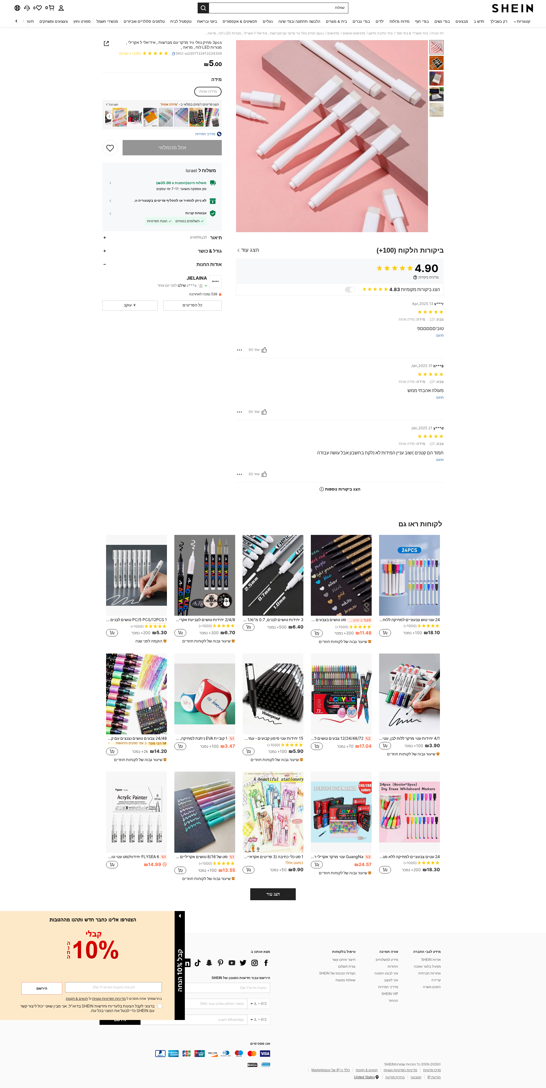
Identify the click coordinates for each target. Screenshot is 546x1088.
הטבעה (416, 1077)
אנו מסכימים (260, 1044)
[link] (50, 7)
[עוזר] (264, 350)
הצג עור (273, 894)
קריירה (436, 980)
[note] (344, 641)
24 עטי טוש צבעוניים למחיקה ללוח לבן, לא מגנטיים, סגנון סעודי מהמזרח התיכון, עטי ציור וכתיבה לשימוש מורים (409, 619)
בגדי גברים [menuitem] (361, 21)
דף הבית (437, 33)
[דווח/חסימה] (239, 350)
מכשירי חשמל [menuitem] (107, 21)
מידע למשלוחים (387, 960)
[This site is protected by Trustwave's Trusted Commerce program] (266, 1065)
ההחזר (393, 1001)
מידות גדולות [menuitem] (400, 21)
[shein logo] (512, 8)
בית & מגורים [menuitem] (336, 21)
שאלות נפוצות (345, 980)
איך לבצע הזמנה (386, 973)
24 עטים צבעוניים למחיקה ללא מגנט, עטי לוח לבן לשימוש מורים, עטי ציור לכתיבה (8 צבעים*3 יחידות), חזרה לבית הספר (409, 856)
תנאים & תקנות (367, 1070)
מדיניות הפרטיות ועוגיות (400, 1070)
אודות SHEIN (431, 960)
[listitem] (212, 117)
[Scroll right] (16, 21)
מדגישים (333, 33)
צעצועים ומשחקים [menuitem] (54, 21)
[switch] (350, 289)
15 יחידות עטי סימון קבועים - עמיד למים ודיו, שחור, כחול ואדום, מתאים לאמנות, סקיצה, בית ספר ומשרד (273, 738)
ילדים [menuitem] (380, 21)
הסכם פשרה (432, 987)
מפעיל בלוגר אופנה (427, 967)
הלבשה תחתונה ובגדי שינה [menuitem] (299, 21)
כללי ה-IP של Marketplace (330, 1070)
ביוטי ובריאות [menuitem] (207, 21)
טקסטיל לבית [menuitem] (180, 21)
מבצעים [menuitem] (462, 21)
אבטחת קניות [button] (195, 213)
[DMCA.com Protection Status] (252, 1065)
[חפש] (203, 8)
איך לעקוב (391, 980)
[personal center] (61, 8)
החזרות (393, 967)
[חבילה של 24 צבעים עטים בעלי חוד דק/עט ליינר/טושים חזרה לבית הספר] (150, 117)
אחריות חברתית (429, 973)
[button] (27, 8)
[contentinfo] (185, 1053)
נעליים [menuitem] (268, 21)
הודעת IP (434, 1077)
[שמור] (110, 147)
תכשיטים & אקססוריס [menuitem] (240, 21)
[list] (224, 963)
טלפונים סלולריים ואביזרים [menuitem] (144, 21)
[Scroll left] (23, 21)
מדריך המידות (388, 987)
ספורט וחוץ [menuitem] (82, 21)
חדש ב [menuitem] (479, 21)
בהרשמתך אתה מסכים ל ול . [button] (113, 999)
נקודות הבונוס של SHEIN (337, 973)
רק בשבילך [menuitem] (498, 21)
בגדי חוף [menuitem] (422, 21)
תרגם (440, 335)
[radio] (208, 91)
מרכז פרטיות (432, 1070)
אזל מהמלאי (172, 148)
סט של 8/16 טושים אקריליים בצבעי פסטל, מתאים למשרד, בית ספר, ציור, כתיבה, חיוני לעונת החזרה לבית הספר (204, 856)
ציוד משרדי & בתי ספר (412, 33)
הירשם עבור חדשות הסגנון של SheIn (241, 978)
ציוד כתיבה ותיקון (381, 33)
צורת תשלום (346, 967)
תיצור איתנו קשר (343, 960)
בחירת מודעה (395, 1077)
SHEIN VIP (389, 994)
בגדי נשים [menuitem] (442, 21)
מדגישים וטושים (354, 33)
